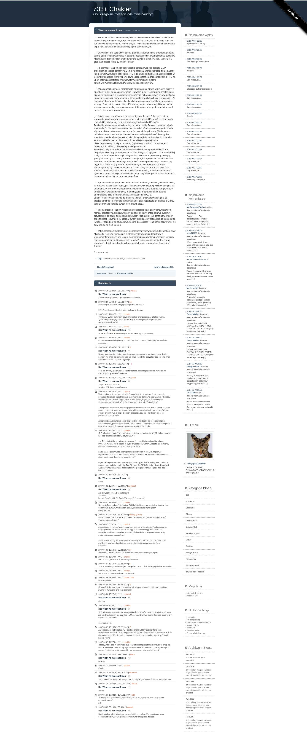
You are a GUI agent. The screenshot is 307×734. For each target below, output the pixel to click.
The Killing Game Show (198, 60)
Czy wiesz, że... (194, 78)
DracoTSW (129, 578)
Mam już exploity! (105, 267)
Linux (188, 540)
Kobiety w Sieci (193, 533)
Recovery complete (196, 178)
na (125, 259)
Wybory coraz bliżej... (197, 42)
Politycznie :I (192, 552)
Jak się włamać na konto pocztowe (198, 211)
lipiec (203, 658)
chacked (194, 51)
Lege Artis (191, 617)
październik (199, 675)
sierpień (206, 672)
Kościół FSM (192, 596)
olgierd (127, 391)
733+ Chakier (112, 9)
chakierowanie (110, 259)
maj (187, 672)
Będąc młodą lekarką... (196, 633)
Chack (111, 273)
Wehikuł (194, 69)
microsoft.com (139, 259)
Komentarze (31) (125, 273)
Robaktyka (191, 559)
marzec (189, 658)
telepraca (191, 628)
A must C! (190, 501)
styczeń (189, 670)
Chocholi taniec (193, 630)
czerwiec (193, 672)
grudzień (189, 693)
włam (130, 259)
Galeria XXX (191, 527)
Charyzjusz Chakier (196, 463)
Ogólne (189, 546)
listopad (208, 675)
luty (194, 670)
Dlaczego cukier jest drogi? (199, 87)
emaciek (127, 594)
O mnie (193, 425)
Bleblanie (190, 508)
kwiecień (196, 658)
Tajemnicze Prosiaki (195, 572)
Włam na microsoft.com (110, 30)
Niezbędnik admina (195, 593)
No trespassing (193, 620)
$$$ (187, 495)
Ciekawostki (191, 520)
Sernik (194, 114)
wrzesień (190, 660)
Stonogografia (192, 565)
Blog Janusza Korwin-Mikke (199, 622)
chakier (120, 259)
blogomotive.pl (193, 625)
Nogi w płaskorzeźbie (164, 267)
